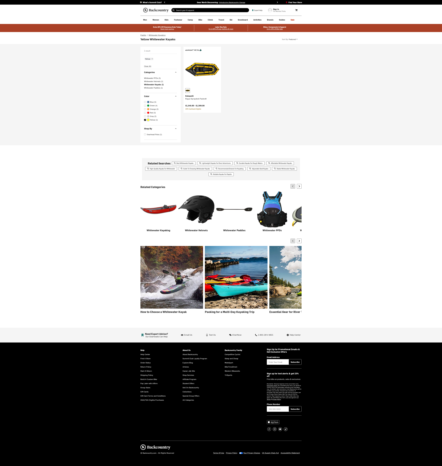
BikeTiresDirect (231, 367)
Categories (149, 72)
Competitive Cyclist (232, 354)
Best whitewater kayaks (184, 163)
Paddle (143, 35)
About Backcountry (190, 354)
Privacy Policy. (276, 399)
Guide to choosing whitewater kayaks (196, 169)
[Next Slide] (277, 2)
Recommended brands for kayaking (231, 169)
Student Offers (188, 383)
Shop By (148, 128)
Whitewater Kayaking (157, 35)
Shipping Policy (146, 375)
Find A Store (145, 358)
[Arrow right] (299, 186)
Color (146, 96)
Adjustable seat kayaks (260, 169)
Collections (187, 391)
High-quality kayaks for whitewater (162, 169)
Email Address (273, 357)
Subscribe (295, 362)
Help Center (145, 354)
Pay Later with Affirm (149, 383)
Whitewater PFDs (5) (152, 78)
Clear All (147, 66)
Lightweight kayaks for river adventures (216, 163)
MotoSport (229, 362)
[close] (152, 59)
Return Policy (145, 367)
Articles (186, 367)
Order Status (145, 362)
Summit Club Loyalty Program (195, 358)
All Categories (188, 400)
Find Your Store (295, 2)
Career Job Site (189, 371)
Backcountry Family (233, 350)
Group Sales (145, 387)
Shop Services (188, 375)
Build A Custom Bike (148, 379)
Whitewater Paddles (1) (153, 88)
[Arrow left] (293, 186)
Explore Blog (188, 362)
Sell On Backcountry (191, 387)
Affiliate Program (189, 379)
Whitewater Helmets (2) (153, 81)
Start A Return (146, 371)
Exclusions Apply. (272, 385)
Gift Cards (144, 391)
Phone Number (273, 404)
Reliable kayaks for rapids (222, 174)
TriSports (228, 375)
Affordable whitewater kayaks (281, 163)
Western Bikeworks (232, 371)
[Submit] (173, 10)
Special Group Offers (191, 396)
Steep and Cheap (231, 358)
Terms (269, 399)
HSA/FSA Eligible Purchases (152, 400)
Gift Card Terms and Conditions (153, 396)
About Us (187, 350)
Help (142, 350)
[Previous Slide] (164, 2)
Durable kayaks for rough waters (251, 163)
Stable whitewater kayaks (286, 169)
